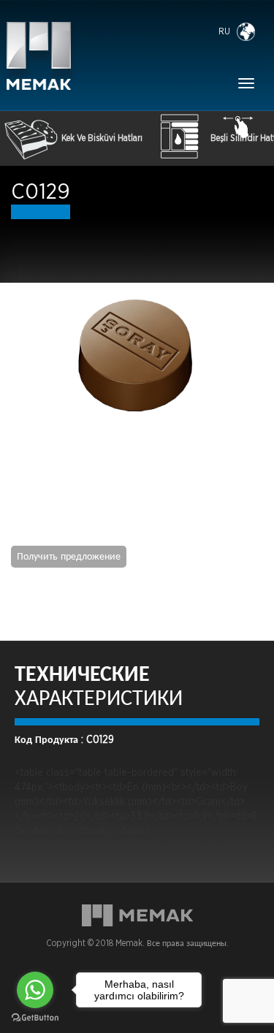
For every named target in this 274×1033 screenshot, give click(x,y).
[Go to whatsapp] (35, 990)
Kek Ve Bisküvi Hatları (101, 138)
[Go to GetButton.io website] (35, 1018)
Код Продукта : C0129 (64, 740)
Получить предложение (69, 557)
